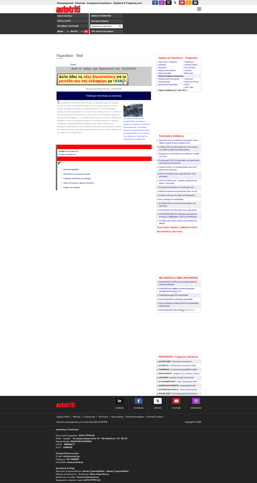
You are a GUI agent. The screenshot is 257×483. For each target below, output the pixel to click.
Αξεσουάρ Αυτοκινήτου (175, 362)
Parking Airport (190, 65)
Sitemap (76, 417)
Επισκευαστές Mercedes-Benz (170, 310)
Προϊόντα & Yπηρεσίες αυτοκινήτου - (126, 3)
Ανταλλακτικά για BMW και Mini (178, 370)
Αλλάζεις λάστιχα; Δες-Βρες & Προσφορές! (177, 195)
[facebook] (155, 2)
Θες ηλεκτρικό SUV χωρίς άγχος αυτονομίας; (176, 299)
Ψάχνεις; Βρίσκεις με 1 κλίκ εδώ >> (173, 90)
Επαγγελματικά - (60, 3)
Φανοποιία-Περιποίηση (168, 85)
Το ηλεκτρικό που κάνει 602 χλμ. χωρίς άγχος (178, 210)
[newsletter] (195, 2)
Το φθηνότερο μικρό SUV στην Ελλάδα (173, 295)
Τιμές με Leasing (63, 21)
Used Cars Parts (191, 82)
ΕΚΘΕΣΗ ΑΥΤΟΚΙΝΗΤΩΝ (101, 16)
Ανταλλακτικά (164, 82)
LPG (186, 87)
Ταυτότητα (103, 417)
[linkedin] (168, 2)
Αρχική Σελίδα (63, 417)
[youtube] (182, 2)
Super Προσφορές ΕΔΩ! (178, 382)
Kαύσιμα (162, 65)
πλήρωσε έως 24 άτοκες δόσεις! (179, 374)
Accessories (189, 68)
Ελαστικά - (74, 3)
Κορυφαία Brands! (177, 386)
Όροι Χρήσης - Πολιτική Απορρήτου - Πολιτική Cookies (136, 417)
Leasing (187, 70)
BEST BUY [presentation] (177, 232)
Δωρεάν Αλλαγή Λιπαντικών (176, 378)
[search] (120, 26)
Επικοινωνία (89, 417)
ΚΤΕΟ (186, 85)
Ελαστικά (162, 68)
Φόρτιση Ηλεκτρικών (167, 70)
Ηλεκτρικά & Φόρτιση (99, 21)
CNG (191, 87)
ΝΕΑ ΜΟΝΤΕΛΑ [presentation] (164, 232)
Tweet (73, 64)
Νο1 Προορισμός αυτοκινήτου (178, 394)
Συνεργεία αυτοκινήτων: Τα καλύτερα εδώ (176, 187)
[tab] (168, 227)
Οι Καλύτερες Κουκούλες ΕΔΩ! (177, 366)
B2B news (188, 73)
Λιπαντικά (188, 79)
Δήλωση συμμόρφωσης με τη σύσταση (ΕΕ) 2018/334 (82, 422)
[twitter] (175, 2)
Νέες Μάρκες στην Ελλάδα (67, 26)
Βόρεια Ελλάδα (164, 73)
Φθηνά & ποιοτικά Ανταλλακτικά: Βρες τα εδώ (178, 191)
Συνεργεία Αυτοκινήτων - (93, 3)
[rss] (189, 2)
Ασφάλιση (188, 62)
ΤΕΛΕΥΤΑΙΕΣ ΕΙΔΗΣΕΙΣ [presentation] (168, 227)
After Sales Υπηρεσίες (167, 62)
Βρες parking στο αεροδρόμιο (171, 199)
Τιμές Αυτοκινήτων (64, 16)
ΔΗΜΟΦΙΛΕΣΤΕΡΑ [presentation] (188, 227)
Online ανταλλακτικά (178, 390)
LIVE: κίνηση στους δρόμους (102, 31)
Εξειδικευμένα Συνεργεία (168, 79)
